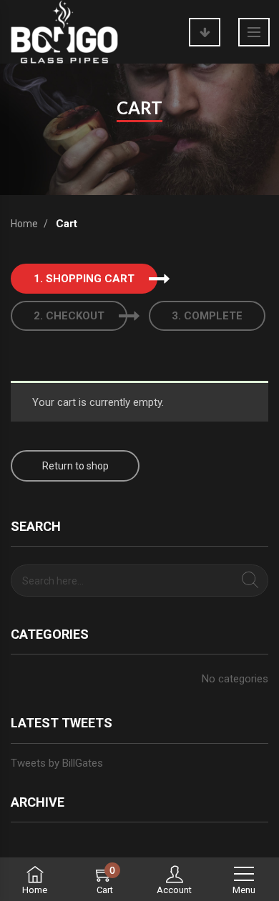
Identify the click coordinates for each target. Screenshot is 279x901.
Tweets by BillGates (57, 763)
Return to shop (75, 466)
